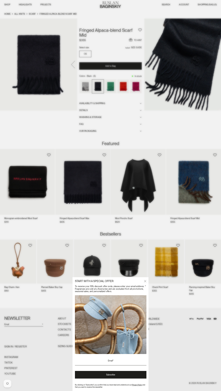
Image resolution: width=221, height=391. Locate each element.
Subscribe (110, 375)
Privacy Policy (137, 385)
